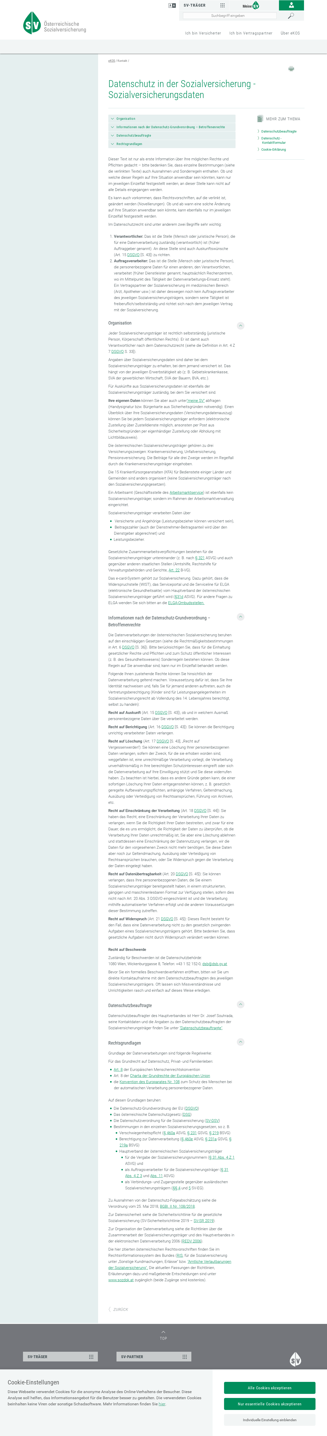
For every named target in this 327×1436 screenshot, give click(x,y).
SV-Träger (195, 5)
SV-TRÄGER (37, 1356)
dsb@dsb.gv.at (214, 964)
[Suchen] (294, 16)
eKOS (111, 61)
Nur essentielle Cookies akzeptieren (270, 1404)
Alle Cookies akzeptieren (270, 1387)
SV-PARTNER (132, 1356)
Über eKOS (290, 33)
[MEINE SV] (254, 5)
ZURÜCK (120, 1309)
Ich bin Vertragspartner (251, 33)
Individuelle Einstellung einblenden (270, 1420)
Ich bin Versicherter (203, 33)
